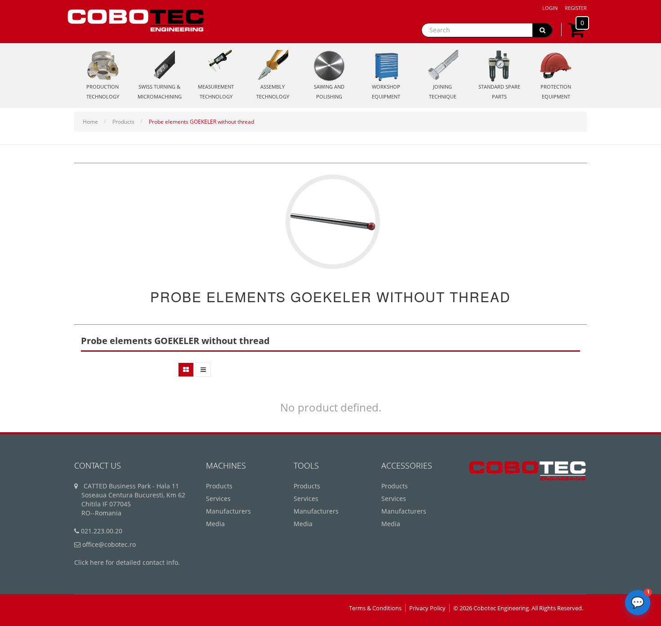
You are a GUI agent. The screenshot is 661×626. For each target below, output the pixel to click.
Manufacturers (228, 511)
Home (90, 121)
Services (218, 498)
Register (576, 7)
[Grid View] (186, 369)
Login (550, 7)
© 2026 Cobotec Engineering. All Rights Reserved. (518, 608)
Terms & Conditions (375, 608)
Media (215, 523)
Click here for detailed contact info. (127, 562)
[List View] (203, 369)
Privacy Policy (427, 608)
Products (123, 121)
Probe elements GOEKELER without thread (201, 121)
